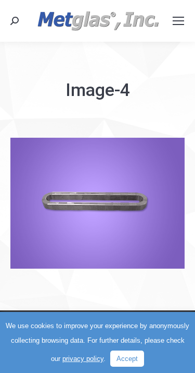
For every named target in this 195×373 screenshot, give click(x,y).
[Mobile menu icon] (178, 21)
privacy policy (82, 359)
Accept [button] (127, 359)
